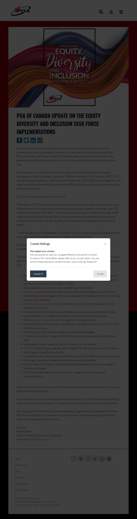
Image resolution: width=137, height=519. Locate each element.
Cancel (100, 273)
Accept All (38, 273)
